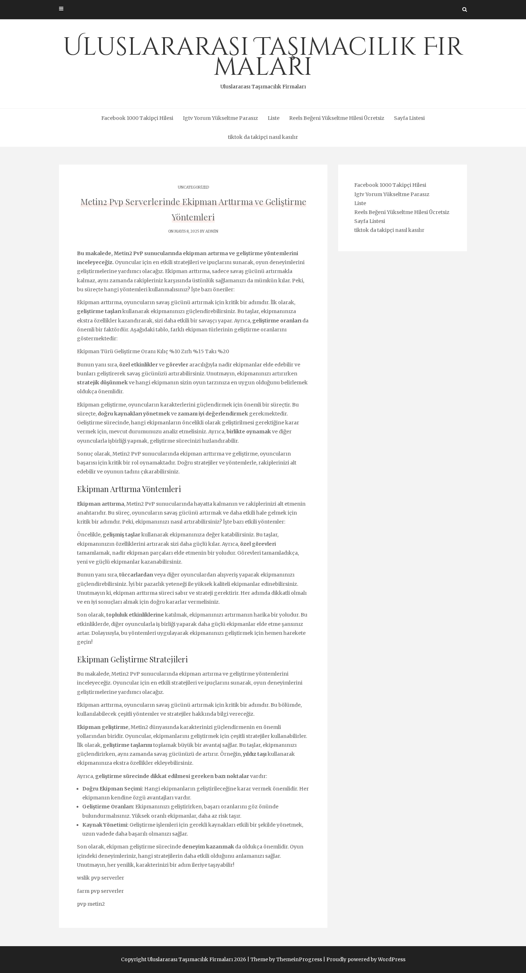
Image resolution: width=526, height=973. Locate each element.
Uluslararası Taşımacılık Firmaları (263, 60)
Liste (273, 118)
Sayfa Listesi (409, 118)
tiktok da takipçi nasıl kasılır (263, 137)
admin (211, 231)
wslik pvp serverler (100, 878)
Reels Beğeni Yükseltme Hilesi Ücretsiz (336, 118)
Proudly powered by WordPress (365, 959)
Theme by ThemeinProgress (286, 959)
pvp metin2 (91, 904)
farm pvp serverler (100, 891)
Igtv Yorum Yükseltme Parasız (220, 118)
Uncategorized (193, 187)
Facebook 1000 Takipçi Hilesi (137, 118)
